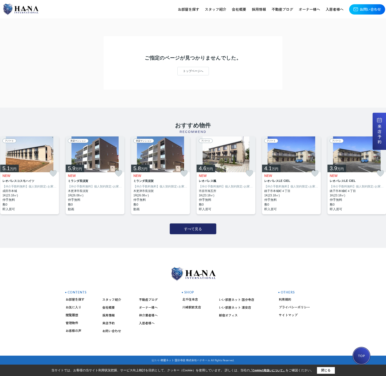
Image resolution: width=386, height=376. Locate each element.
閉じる (326, 370)
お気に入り (73, 307)
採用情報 (259, 9)
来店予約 (108, 323)
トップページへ (193, 71)
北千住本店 (190, 299)
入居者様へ (335, 9)
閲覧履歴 (72, 315)
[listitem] (95, 175)
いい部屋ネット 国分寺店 (236, 299)
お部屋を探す (188, 9)
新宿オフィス (228, 315)
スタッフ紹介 (215, 9)
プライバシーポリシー (294, 307)
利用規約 (285, 299)
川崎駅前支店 (191, 307)
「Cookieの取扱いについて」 (267, 370)
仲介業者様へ (148, 315)
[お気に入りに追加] (53, 173)
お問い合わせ (370, 9)
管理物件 (72, 323)
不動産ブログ (282, 9)
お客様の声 (73, 330)
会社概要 (239, 9)
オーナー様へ (309, 9)
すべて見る (193, 229)
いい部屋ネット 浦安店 (235, 307)
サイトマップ (288, 315)
